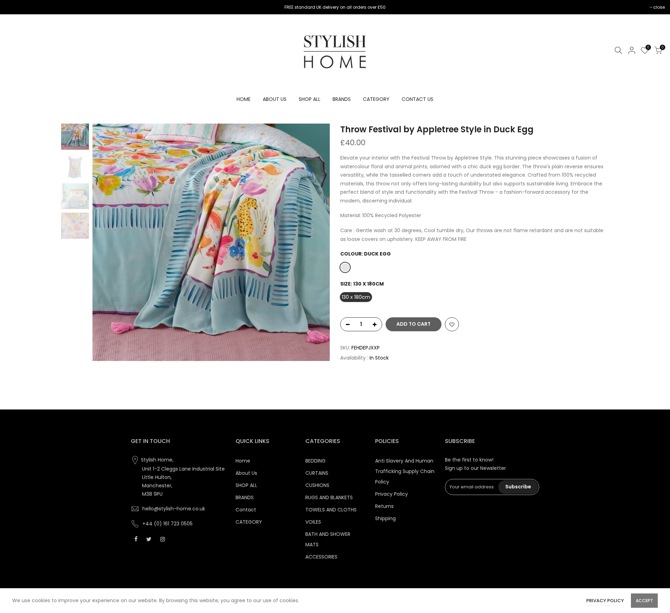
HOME (244, 99)
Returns (384, 506)
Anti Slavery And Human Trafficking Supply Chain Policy (404, 471)
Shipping (385, 518)
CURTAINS (316, 473)
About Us (246, 473)
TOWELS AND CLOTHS (331, 509)
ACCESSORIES (321, 556)
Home (243, 460)
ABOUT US (274, 99)
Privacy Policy (391, 493)
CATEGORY (376, 99)
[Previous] (105, 242)
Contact (246, 509)
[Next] (317, 242)
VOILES (313, 521)
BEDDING (315, 460)
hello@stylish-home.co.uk (173, 508)
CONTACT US (417, 99)
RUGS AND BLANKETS (329, 497)
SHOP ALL (309, 99)
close (14, 7)
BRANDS (342, 99)
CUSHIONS (317, 485)
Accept (644, 601)
